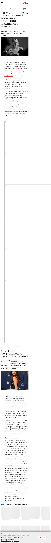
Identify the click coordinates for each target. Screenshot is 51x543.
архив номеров (20, 523)
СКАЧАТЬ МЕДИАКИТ (15, 506)
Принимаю (42, 537)
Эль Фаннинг (16, 69)
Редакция (12, 512)
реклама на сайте (14, 508)
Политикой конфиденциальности (10, 541)
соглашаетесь (6, 539)
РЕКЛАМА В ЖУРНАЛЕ (15, 510)
